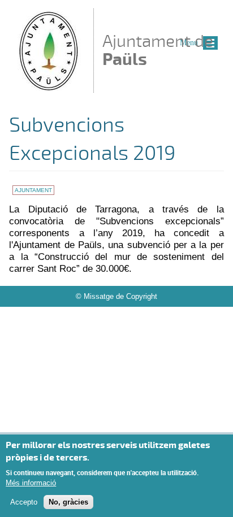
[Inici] (48, 87)
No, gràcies (68, 502)
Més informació (31, 483)
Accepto (23, 502)
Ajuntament (33, 190)
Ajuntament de (157, 50)
